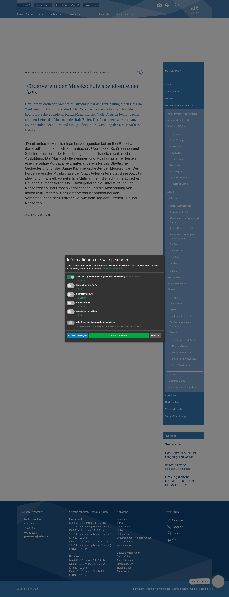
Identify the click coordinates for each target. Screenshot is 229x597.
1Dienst (81, 280)
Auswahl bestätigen (77, 335)
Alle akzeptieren (119, 335)
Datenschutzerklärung (112, 268)
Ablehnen (155, 335)
